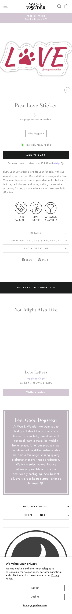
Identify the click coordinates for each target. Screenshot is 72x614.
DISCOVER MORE (35, 506)
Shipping (24, 119)
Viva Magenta (36, 133)
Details (36, 232)
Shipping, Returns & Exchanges (36, 240)
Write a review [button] (36, 392)
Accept (35, 588)
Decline (35, 597)
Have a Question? (36, 248)
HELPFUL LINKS (35, 514)
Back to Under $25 (38, 287)
